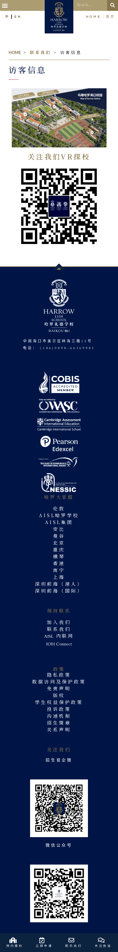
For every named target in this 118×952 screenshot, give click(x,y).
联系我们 (41, 52)
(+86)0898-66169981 (67, 348)
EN (18, 16)
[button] (5, 5)
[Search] (112, 5)
